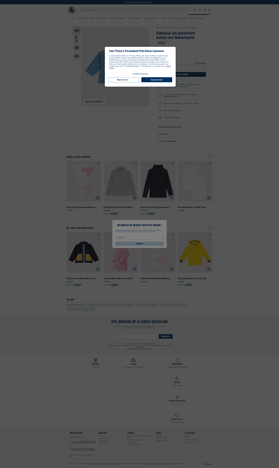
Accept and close (157, 80)
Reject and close (122, 80)
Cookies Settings (140, 74)
